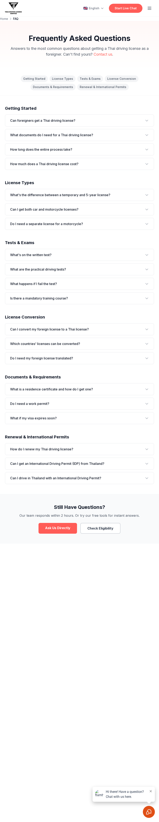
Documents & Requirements (53, 87)
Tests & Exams (90, 78)
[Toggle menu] (149, 8)
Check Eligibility (100, 528)
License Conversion (121, 78)
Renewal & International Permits (103, 87)
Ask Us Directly (57, 528)
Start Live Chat (126, 8)
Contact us (103, 54)
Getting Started (34, 78)
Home (4, 18)
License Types (62, 78)
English (94, 8)
